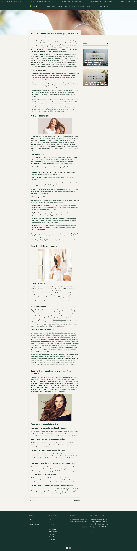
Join (84, 527)
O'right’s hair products (59, 320)
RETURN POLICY (53, 532)
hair (72, 157)
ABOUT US (31, 522)
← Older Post (32, 500)
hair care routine (41, 301)
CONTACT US (52, 534)
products (76, 157)
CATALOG (51, 524)
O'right (39, 148)
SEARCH (51, 522)
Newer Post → (77, 500)
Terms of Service (52, 536)
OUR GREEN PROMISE (34, 524)
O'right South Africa (61, 545)
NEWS (30, 519)
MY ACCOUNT (52, 527)
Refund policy (52, 539)
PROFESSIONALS (53, 529)
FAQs (50, 519)
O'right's (68, 157)
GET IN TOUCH (93, 531)
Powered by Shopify (77, 545)
